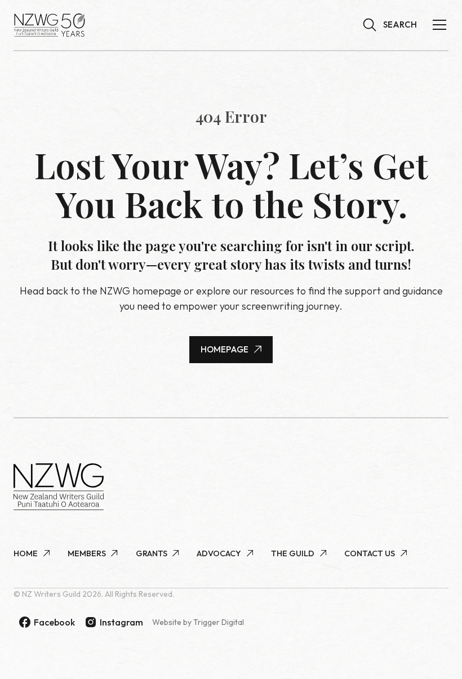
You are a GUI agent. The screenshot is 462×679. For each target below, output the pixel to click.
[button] (389, 25)
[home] (50, 25)
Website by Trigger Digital (198, 622)
